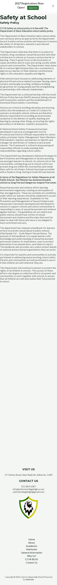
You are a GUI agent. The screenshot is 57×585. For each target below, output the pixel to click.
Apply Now (33, 8)
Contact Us (31, 562)
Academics (31, 546)
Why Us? (31, 556)
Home (31, 539)
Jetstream (30, 579)
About (31, 542)
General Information (31, 552)
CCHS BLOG (31, 559)
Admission (31, 549)
